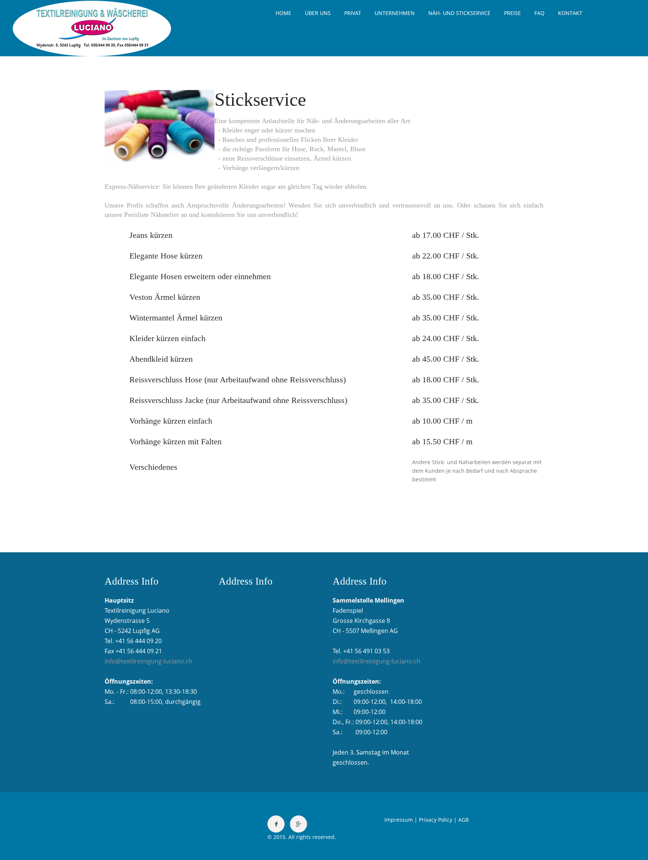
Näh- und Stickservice (459, 13)
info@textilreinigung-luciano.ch (148, 661)
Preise (512, 13)
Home (283, 13)
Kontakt (570, 13)
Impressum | (400, 819)
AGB (463, 819)
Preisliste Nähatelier (151, 214)
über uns (318, 13)
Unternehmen (395, 13)
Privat (352, 13)
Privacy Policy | (438, 819)
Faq (539, 13)
